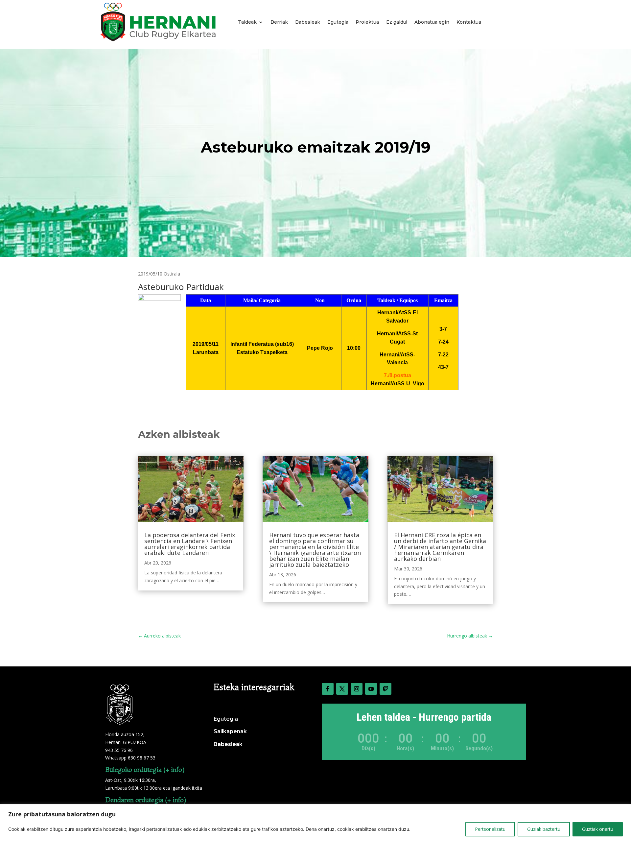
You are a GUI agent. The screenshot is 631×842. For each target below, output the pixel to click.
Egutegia (337, 22)
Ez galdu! (396, 22)
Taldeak (247, 22)
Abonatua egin (431, 22)
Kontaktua (468, 22)
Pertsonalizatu (490, 829)
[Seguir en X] (342, 689)
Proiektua (367, 22)
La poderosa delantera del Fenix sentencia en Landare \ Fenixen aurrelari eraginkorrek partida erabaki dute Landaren (189, 544)
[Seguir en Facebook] (328, 689)
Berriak (279, 22)
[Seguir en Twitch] (385, 689)
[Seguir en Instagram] (356, 689)
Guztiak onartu (597, 829)
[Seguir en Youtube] (371, 689)
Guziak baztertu (543, 829)
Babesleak (307, 22)
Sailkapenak (230, 731)
